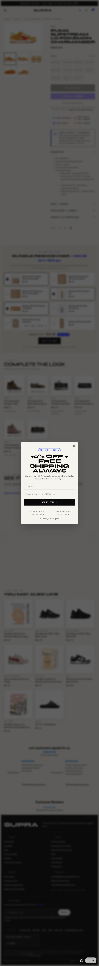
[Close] (74, 446)
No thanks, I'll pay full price (49, 519)
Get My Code (48, 502)
